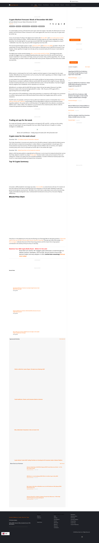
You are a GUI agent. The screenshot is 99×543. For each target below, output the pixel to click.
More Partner (62, 463)
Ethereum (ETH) (37, 45)
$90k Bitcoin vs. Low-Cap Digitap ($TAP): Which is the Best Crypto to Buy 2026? (42, 476)
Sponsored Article (30, 469)
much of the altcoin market (57, 38)
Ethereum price (41, 26)
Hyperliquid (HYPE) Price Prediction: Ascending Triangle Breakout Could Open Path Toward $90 (77, 73)
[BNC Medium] (21, 528)
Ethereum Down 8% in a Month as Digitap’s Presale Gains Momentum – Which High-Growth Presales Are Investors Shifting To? (43, 497)
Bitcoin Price (18, 26)
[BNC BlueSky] (23, 528)
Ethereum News (34, 26)
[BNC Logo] (21, 515)
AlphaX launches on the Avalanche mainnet (29, 150)
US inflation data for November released (28, 139)
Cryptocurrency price (26, 26)
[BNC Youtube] (18, 528)
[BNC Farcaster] (25, 528)
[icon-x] (16, 528)
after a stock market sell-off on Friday (39, 53)
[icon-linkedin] (14, 528)
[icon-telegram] (12, 528)
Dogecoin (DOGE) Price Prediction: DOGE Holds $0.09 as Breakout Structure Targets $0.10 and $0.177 (79, 84)
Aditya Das (11, 23)
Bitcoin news (12, 26)
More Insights (87, 66)
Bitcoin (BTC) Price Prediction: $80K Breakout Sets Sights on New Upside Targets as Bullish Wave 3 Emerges (78, 95)
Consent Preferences (75, 524)
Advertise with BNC (37, 16)
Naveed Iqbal (71, 120)
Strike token (33, 155)
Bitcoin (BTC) (44, 38)
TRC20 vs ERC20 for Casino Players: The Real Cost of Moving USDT (29, 369)
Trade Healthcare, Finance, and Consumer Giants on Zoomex (28, 399)
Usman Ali (70, 89)
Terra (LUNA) (39, 187)
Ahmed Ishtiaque (72, 77)
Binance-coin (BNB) (48, 45)
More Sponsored (62, 338)
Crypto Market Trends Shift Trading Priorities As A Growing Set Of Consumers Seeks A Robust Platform (38, 460)
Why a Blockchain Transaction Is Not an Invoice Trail (26, 429)
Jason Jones (71, 110)
